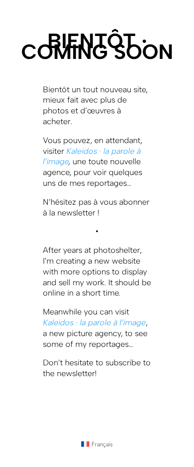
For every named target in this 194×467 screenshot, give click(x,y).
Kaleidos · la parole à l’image (94, 323)
